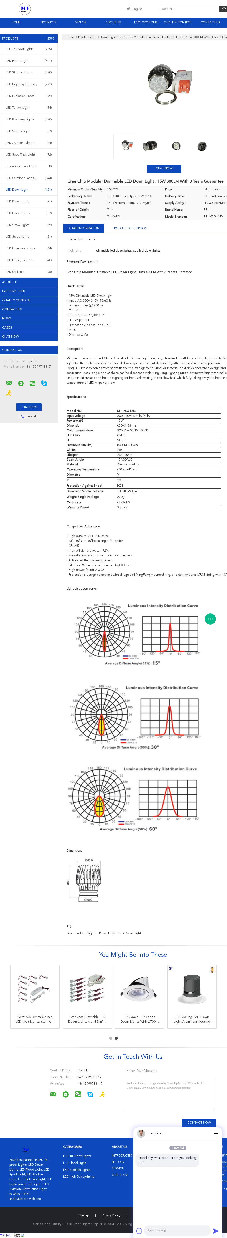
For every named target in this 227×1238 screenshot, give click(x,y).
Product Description (130, 228)
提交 (17, 1235)
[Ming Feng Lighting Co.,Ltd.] (9, 383)
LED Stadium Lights (29, 72)
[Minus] (216, 1133)
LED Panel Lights (29, 201)
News (6, 318)
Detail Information (83, 228)
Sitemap (83, 1215)
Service (118, 1168)
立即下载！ (6, 1235)
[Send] (215, 1231)
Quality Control (178, 22)
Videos (80, 22)
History (118, 1162)
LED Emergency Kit (29, 260)
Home (16, 22)
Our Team (120, 1174)
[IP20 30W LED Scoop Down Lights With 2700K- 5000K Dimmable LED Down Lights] (139, 989)
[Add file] (139, 1231)
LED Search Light (29, 131)
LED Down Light (29, 189)
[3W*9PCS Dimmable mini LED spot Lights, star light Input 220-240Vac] (35, 989)
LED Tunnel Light (29, 107)
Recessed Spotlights (82, 933)
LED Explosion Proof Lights (29, 96)
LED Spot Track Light (29, 154)
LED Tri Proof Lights (29, 49)
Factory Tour (145, 22)
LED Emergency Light (29, 248)
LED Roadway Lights (29, 119)
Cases (7, 327)
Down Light (107, 933)
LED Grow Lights (29, 225)
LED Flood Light (29, 60)
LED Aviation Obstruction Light (29, 142)
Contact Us (210, 22)
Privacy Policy (111, 1215)
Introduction (123, 1155)
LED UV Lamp (29, 271)
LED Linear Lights (29, 213)
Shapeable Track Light (29, 166)
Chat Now (10, 336)
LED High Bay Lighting (29, 84)
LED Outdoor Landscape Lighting (29, 178)
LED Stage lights (29, 236)
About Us (113, 22)
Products (49, 22)
